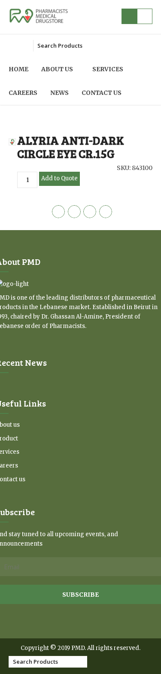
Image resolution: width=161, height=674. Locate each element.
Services (107, 69)
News (59, 93)
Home (18, 69)
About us (57, 69)
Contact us (102, 93)
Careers (23, 93)
